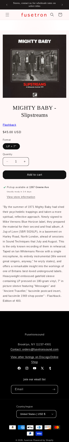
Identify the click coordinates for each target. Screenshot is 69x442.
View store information (21, 196)
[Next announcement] (62, 5)
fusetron (28, 440)
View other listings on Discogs (30, 357)
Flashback (9, 124)
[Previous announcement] (7, 5)
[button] (7, 15)
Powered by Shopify (43, 440)
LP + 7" (11, 146)
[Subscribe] (54, 389)
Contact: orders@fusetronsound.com (34, 349)
